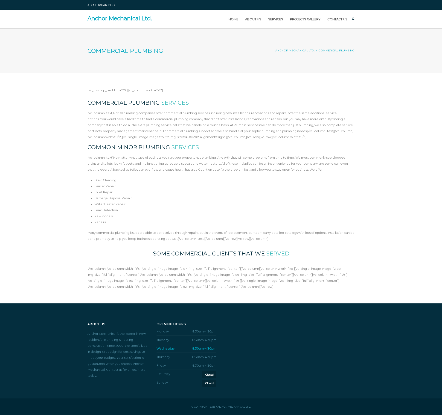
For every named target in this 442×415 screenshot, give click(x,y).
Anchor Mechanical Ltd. (119, 18)
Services (275, 19)
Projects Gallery (305, 19)
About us (253, 19)
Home (233, 19)
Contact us (337, 19)
